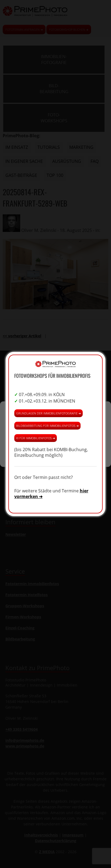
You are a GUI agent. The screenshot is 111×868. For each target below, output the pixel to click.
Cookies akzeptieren (55, 423)
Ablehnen (55, 438)
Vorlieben (55, 453)
